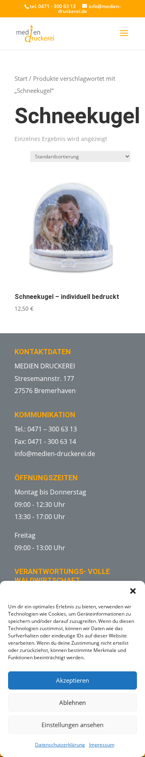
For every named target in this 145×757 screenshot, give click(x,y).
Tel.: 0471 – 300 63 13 (45, 429)
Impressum (101, 744)
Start (20, 78)
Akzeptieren (72, 680)
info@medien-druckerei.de (54, 453)
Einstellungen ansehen (72, 725)
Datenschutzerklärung (60, 744)
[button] (133, 591)
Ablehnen (72, 702)
